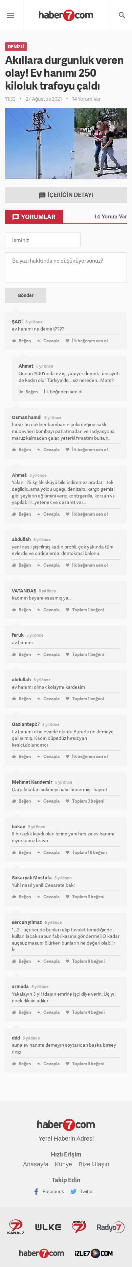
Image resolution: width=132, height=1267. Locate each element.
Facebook (52, 1191)
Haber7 (41, 1252)
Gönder (26, 295)
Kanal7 (15, 1226)
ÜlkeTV (48, 1226)
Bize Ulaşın (94, 1164)
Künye (63, 1164)
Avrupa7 (79, 1226)
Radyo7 (111, 1226)
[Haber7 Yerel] (66, 13)
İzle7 (94, 1252)
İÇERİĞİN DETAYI (70, 195)
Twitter (86, 1191)
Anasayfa (35, 1164)
